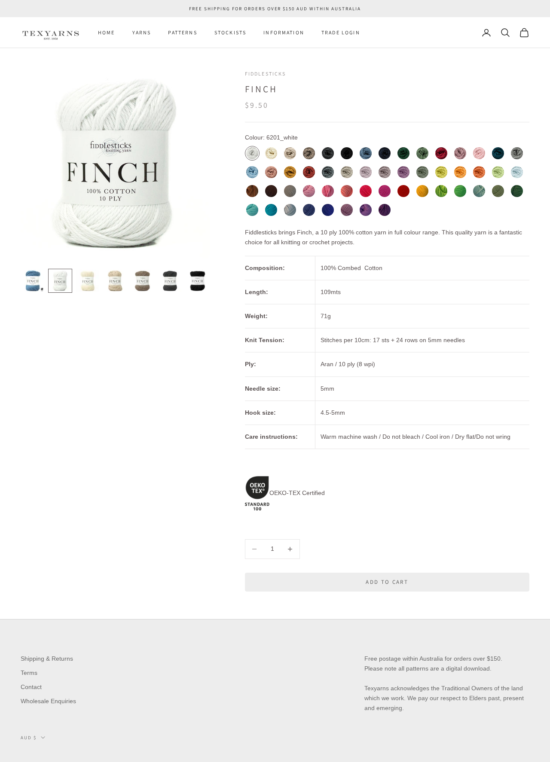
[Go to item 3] (88, 281)
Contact (31, 686)
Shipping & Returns (47, 658)
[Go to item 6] (170, 281)
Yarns (141, 32)
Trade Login (340, 32)
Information (283, 32)
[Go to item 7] (198, 281)
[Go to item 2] (60, 281)
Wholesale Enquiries (48, 701)
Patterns (182, 32)
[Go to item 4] (115, 281)
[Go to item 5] (143, 281)
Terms (29, 672)
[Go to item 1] (33, 281)
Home (106, 32)
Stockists (230, 32)
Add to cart (387, 582)
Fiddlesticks (265, 73)
